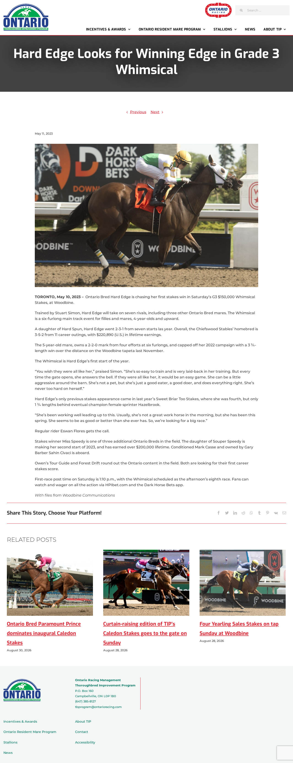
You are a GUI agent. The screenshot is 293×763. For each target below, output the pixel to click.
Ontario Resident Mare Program (29, 732)
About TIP (83, 721)
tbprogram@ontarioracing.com (98, 707)
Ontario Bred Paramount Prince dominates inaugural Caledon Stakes (44, 633)
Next (155, 112)
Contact (81, 732)
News (8, 753)
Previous (138, 112)
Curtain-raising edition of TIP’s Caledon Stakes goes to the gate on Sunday (145, 633)
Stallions (10, 742)
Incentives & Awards (20, 721)
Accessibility (85, 742)
